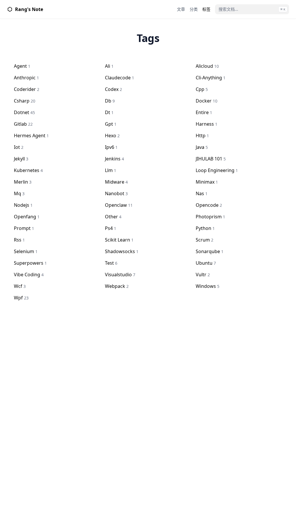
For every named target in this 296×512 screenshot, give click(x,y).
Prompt (24, 228)
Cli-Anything (210, 77)
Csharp (24, 101)
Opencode (209, 205)
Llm (110, 170)
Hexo (112, 135)
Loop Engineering (217, 170)
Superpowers (30, 263)
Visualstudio (120, 274)
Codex (113, 89)
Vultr (203, 274)
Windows (207, 286)
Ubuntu (206, 263)
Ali (109, 66)
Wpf (21, 298)
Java (202, 147)
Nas (202, 193)
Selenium (26, 251)
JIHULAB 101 (211, 159)
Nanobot (116, 193)
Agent (22, 66)
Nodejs (23, 205)
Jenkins (114, 159)
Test (111, 263)
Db (110, 101)
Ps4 (110, 228)
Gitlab (23, 124)
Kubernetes (28, 170)
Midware (116, 182)
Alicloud (207, 66)
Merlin (23, 182)
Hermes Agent (31, 135)
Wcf (20, 286)
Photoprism (210, 216)
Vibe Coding (29, 274)
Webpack (117, 286)
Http (202, 135)
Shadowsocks (121, 251)
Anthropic (26, 77)
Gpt (110, 124)
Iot (18, 147)
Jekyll (21, 159)
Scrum (204, 240)
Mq (19, 193)
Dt (109, 112)
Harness (206, 124)
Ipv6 (111, 147)
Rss (19, 240)
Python (205, 228)
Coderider (26, 89)
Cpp (202, 89)
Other (113, 216)
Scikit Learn (119, 240)
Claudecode (119, 77)
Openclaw (119, 205)
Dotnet (24, 112)
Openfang (27, 216)
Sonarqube (209, 251)
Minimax (207, 182)
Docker (206, 101)
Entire (204, 112)
